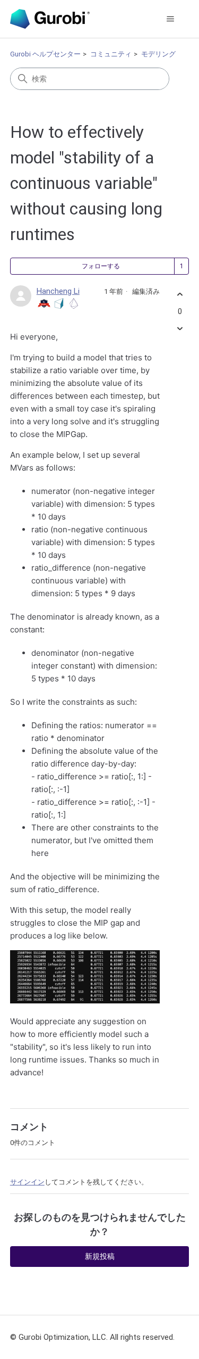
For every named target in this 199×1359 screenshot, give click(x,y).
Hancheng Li (58, 291)
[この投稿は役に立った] (179, 294)
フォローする (101, 266)
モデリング (158, 54)
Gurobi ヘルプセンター (45, 54)
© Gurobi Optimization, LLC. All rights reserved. (92, 1337)
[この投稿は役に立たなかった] (179, 328)
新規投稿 (100, 1256)
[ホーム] (50, 19)
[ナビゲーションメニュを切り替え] (170, 19)
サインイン (27, 1182)
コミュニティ (111, 54)
